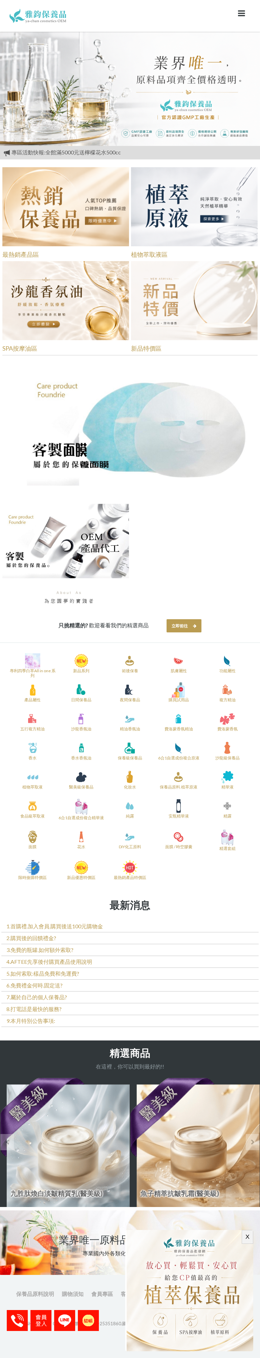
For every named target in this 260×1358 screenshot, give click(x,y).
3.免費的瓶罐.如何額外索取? (39, 950)
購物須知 (73, 1293)
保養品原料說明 (35, 1293)
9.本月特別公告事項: (30, 1020)
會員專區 (102, 1293)
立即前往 (180, 625)
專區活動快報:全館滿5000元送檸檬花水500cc (65, 152)
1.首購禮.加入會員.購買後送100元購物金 (54, 926)
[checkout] (40, 1320)
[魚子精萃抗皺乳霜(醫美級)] (107, 1142)
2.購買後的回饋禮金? (31, 938)
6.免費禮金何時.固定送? (34, 985)
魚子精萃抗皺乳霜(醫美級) (91, 1193)
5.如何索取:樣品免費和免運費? (42, 973)
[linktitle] (38, 15)
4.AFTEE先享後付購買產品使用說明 (49, 961)
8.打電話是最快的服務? (34, 1009)
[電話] (17, 1320)
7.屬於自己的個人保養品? (36, 997)
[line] (64, 1320)
